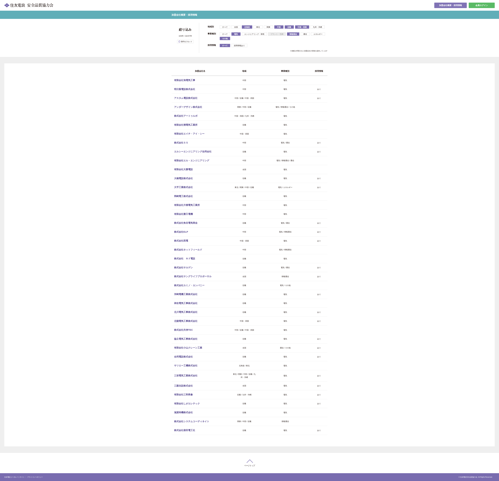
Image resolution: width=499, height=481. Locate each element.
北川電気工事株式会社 (186, 312)
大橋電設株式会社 (183, 178)
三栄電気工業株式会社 (186, 375)
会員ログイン (481, 5)
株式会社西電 (181, 240)
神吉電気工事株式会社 (186, 303)
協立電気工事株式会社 (186, 339)
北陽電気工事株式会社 (186, 321)
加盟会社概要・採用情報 (450, 5)
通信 (305, 34)
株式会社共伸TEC (183, 330)
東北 (258, 27)
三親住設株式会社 (183, 385)
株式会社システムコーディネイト (191, 421)
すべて (225, 27)
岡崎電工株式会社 (183, 196)
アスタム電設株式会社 (186, 98)
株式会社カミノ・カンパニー (189, 285)
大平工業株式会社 (183, 187)
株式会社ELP (181, 232)
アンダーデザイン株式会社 (188, 107)
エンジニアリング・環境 (254, 34)
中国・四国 (302, 27)
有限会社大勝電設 (183, 169)
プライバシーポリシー (35, 477)
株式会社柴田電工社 (184, 430)
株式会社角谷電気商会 (186, 223)
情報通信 (293, 34)
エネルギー (318, 34)
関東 (268, 27)
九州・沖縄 (317, 27)
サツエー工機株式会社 (186, 365)
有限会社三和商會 (183, 394)
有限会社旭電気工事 (184, 80)
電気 (236, 34)
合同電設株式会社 (183, 356)
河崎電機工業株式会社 (186, 294)
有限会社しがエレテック (187, 403)
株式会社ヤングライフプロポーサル (193, 276)
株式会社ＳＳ (181, 142)
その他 (225, 38)
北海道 (247, 27)
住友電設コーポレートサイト (14, 477)
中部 (279, 27)
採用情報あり (239, 46)
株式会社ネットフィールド (188, 249)
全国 (236, 27)
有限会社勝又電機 (183, 214)
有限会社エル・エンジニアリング (191, 160)
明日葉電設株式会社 (184, 89)
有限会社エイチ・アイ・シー (189, 133)
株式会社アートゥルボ (186, 116)
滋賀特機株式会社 (183, 412)
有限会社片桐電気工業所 (187, 205)
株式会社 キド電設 (184, 258)
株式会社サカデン (183, 267)
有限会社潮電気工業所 (186, 125)
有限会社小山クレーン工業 (188, 347)
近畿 (289, 27)
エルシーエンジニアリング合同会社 (193, 151)
